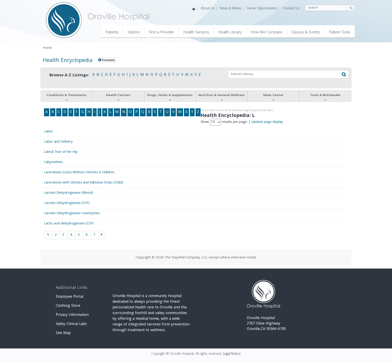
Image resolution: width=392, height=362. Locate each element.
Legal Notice (232, 354)
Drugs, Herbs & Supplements (170, 95)
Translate (108, 60)
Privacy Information (72, 315)
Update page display (267, 122)
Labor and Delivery (58, 142)
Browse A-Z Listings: (69, 75)
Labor (48, 132)
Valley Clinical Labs (71, 324)
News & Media (230, 8)
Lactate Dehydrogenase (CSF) (67, 203)
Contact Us (291, 8)
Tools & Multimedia (325, 95)
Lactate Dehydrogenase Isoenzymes (72, 213)
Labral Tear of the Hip (61, 152)
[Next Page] (101, 235)
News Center (273, 95)
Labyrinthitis (53, 162)
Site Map (63, 333)
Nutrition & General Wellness (221, 95)
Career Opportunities (261, 8)
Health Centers (118, 95)
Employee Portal (69, 297)
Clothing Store (68, 306)
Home (47, 48)
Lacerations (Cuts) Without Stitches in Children (79, 173)
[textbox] (282, 74)
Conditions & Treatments (66, 95)
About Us (207, 8)
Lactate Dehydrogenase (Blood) (68, 193)
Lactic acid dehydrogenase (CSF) (68, 224)
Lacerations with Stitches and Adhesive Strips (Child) (83, 183)
